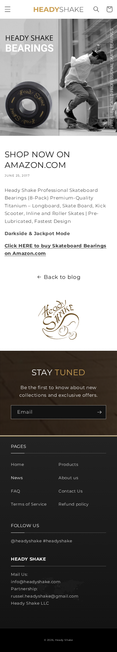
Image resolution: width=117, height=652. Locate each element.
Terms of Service (29, 504)
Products (68, 464)
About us (68, 477)
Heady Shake (64, 639)
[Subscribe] (99, 412)
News (17, 477)
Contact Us (71, 491)
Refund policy (74, 504)
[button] (7, 9)
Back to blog (62, 277)
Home (17, 464)
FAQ (15, 491)
